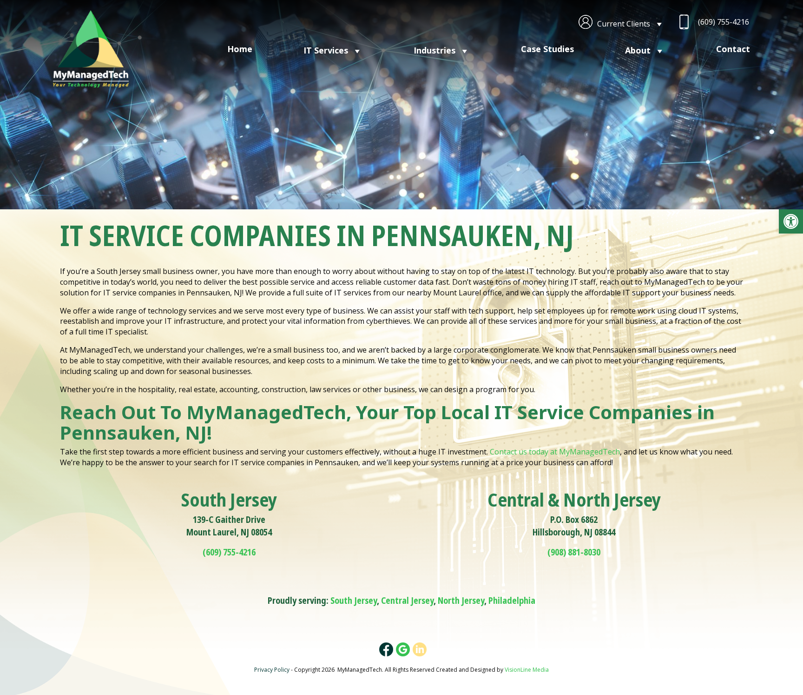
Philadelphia (511, 601)
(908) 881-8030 (573, 552)
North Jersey (461, 601)
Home (239, 48)
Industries (434, 50)
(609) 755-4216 (723, 22)
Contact (733, 48)
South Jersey (353, 601)
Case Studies (547, 48)
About (638, 50)
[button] (791, 221)
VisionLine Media (527, 670)
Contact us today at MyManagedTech (555, 452)
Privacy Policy (272, 670)
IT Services (325, 50)
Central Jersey (407, 601)
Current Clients (623, 24)
